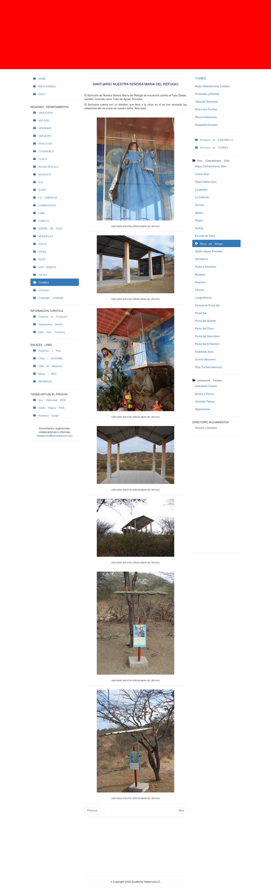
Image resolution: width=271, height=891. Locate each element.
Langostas (201, 189)
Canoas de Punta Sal (207, 305)
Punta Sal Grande (205, 320)
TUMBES (200, 78)
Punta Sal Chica (204, 328)
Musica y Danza (204, 393)
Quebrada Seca (204, 351)
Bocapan (200, 274)
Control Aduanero (205, 359)
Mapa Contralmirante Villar (210, 166)
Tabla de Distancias (206, 101)
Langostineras (203, 297)
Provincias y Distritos (207, 94)
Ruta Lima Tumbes (206, 109)
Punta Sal (200, 313)
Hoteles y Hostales (206, 428)
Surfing (199, 228)
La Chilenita (202, 197)
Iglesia (199, 212)
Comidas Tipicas (204, 401)
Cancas (199, 290)
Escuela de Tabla (205, 236)
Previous (92, 810)
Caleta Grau (202, 174)
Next (181, 810)
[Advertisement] (135, 34)
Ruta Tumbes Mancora (208, 367)
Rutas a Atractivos (205, 266)
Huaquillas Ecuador (206, 124)
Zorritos (199, 205)
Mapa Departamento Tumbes (212, 86)
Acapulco (200, 282)
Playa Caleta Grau (205, 181)
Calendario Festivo (206, 386)
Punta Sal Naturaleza (207, 336)
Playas (199, 220)
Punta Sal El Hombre (207, 344)
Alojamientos (202, 409)
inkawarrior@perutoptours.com (55, 435)
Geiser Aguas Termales (209, 251)
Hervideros (201, 259)
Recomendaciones (206, 117)
